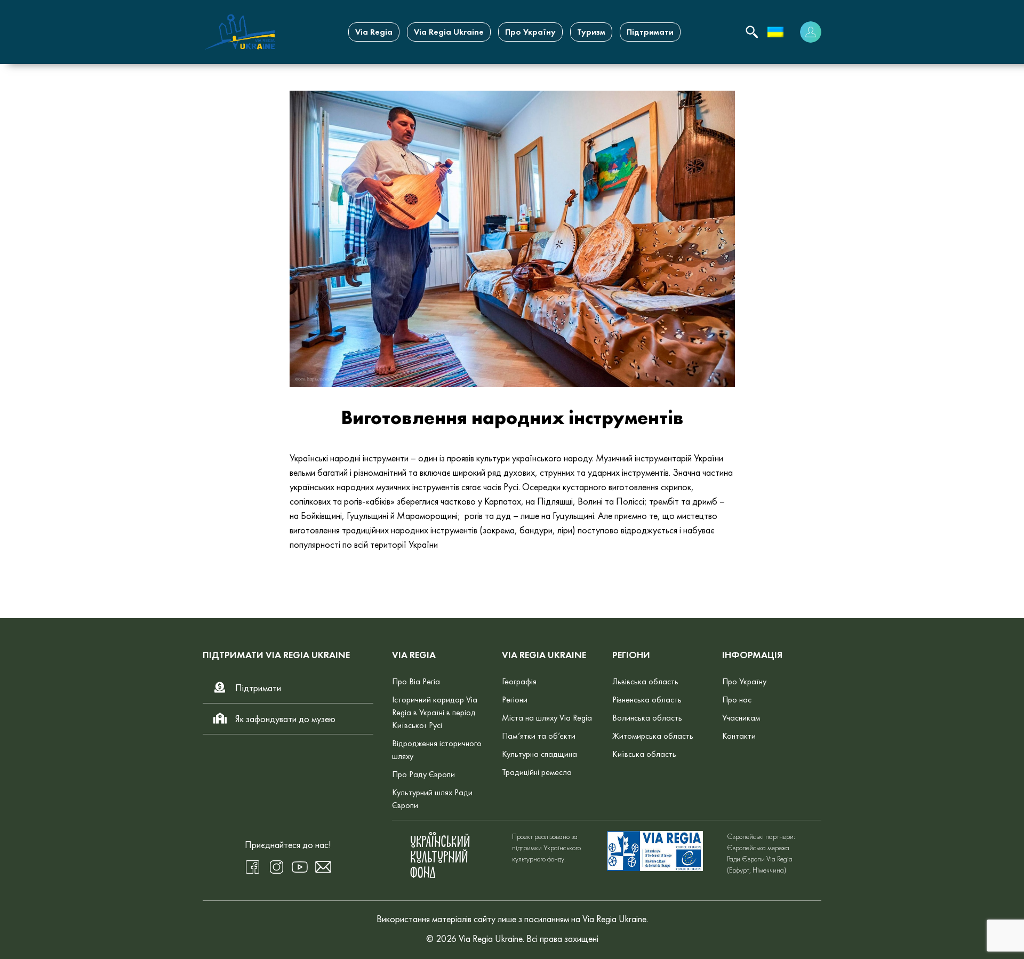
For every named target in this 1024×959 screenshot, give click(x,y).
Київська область (644, 754)
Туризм (591, 31)
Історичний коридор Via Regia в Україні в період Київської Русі (434, 712)
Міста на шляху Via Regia (547, 717)
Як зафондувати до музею (285, 719)
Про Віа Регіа (416, 681)
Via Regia (374, 31)
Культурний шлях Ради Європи (432, 799)
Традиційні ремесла (537, 772)
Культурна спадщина (539, 754)
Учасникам (741, 717)
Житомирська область (652, 735)
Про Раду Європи (423, 774)
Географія (519, 681)
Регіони (514, 699)
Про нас (736, 699)
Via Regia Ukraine (449, 31)
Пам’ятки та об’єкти (538, 735)
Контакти (739, 735)
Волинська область (647, 717)
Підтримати (650, 31)
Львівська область (645, 681)
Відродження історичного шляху (437, 750)
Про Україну (530, 31)
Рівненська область (647, 699)
